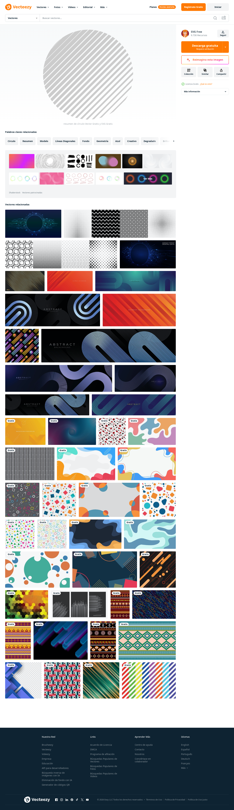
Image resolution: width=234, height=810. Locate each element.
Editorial (87, 7)
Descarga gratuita (205, 47)
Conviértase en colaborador (143, 760)
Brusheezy (47, 744)
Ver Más (147, 178)
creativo (132, 141)
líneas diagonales (65, 141)
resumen (28, 141)
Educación (47, 763)
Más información (192, 91)
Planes (153, 7)
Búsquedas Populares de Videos (103, 775)
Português (186, 754)
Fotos (57, 7)
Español (185, 749)
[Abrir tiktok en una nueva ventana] (77, 799)
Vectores (41, 7)
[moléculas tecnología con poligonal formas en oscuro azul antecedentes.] (33, 224)
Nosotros (139, 754)
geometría (102, 141)
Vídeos (71, 7)
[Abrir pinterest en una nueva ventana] (72, 799)
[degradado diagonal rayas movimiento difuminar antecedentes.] (101, 680)
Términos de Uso (154, 799)
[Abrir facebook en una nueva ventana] (56, 799)
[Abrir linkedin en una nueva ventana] (66, 799)
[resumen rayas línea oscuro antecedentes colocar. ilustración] (79, 604)
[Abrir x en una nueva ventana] (82, 799)
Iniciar (218, 7)
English (185, 744)
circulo (11, 141)
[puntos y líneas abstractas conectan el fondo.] (148, 254)
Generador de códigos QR (56, 784)
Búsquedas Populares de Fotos (103, 767)
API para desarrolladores (55, 768)
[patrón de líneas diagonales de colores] (154, 604)
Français (185, 763)
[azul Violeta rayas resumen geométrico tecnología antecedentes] (60, 640)
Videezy (46, 754)
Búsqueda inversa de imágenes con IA (53, 774)
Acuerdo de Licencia (101, 744)
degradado (150, 141)
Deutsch (185, 758)
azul (117, 141)
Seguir (223, 35)
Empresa (46, 758)
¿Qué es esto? (206, 84)
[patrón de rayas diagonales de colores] (149, 680)
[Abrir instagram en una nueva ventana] (61, 799)
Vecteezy (46, 749)
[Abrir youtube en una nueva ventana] (87, 799)
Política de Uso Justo (197, 799)
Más (102, 7)
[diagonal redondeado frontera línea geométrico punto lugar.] (158, 569)
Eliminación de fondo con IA (57, 780)
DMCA (93, 749)
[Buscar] (215, 18)
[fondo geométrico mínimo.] (22, 500)
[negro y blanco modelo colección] (120, 224)
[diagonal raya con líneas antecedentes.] (26, 604)
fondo (85, 141)
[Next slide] (171, 141)
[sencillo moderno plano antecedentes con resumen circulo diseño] (37, 569)
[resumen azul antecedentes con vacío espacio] (23, 680)
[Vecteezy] (18, 7)
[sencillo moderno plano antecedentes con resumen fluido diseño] (152, 431)
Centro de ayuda (144, 744)
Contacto (139, 749)
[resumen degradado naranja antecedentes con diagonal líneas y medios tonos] (70, 281)
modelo (44, 141)
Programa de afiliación (102, 754)
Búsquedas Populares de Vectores (103, 760)
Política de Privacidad (175, 799)
